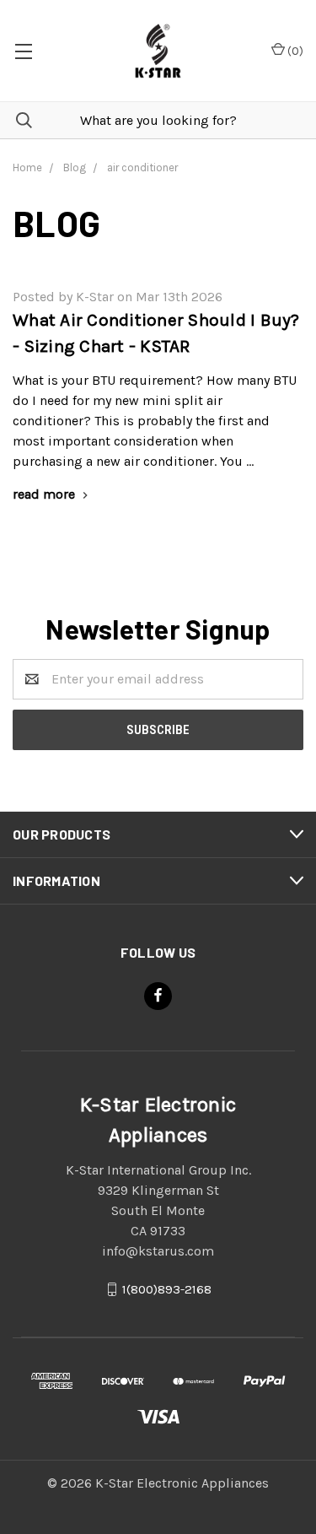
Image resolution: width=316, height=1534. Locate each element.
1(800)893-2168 (167, 1288)
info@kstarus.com (158, 1251)
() (294, 51)
